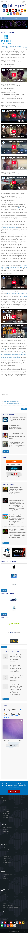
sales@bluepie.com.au (9, 1)
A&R (4, 847)
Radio (4, 880)
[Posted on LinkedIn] (20, 710)
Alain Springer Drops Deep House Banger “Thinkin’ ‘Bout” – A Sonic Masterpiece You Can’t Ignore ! (17, 444)
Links (4, 917)
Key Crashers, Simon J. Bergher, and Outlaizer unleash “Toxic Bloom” (15, 427)
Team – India (5, 815)
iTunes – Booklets (6, 858)
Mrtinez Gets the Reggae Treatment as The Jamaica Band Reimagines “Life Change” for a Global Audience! (16, 491)
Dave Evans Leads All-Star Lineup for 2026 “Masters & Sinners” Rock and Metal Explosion (16, 658)
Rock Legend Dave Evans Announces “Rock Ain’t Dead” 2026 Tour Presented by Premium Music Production (16, 668)
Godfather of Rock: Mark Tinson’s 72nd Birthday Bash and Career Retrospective (16, 678)
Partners (4, 807)
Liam (15, 207)
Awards (4, 800)
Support (4, 903)
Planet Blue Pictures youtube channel (9, 227)
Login (25, 1)
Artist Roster (5, 829)
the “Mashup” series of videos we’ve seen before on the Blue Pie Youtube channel (14, 267)
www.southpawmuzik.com (7, 349)
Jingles (4, 860)
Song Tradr (5, 919)
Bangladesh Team (6, 819)
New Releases (6, 838)
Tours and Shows (6, 840)
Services (4, 866)
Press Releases (6, 809)
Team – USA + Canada (7, 817)
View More (5, 451)
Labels (4, 876)
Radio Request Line (7, 882)
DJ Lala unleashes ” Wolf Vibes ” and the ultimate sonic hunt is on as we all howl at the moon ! (17, 436)
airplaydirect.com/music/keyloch (11, 399)
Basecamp (5, 894)
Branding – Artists (6, 849)
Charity (4, 802)
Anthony (20, 207)
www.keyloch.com (8, 396)
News (4, 833)
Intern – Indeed (6, 901)
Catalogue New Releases (8, 874)
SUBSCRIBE (13, 791)
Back (24, 408)
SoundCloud (5, 885)
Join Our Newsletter (7, 862)
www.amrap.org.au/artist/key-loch (11, 401)
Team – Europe (6, 813)
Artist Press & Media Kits (7, 827)
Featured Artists (6, 831)
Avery (12, 207)
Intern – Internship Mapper (8, 898)
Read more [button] (6, 717)
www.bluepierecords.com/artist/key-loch (13, 403)
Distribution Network (7, 856)
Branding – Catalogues (7, 851)
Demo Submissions (6, 896)
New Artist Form (6, 835)
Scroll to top (25, 931)
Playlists (4, 878)
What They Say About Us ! (8, 905)
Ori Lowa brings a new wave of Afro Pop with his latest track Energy (17, 419)
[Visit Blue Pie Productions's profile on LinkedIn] (5, 710)
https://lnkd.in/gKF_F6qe (14, 715)
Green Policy (5, 804)
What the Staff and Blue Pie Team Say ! (10, 907)
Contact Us (5, 892)
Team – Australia (6, 811)
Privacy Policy (5, 915)
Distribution (5, 854)
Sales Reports (5, 864)
